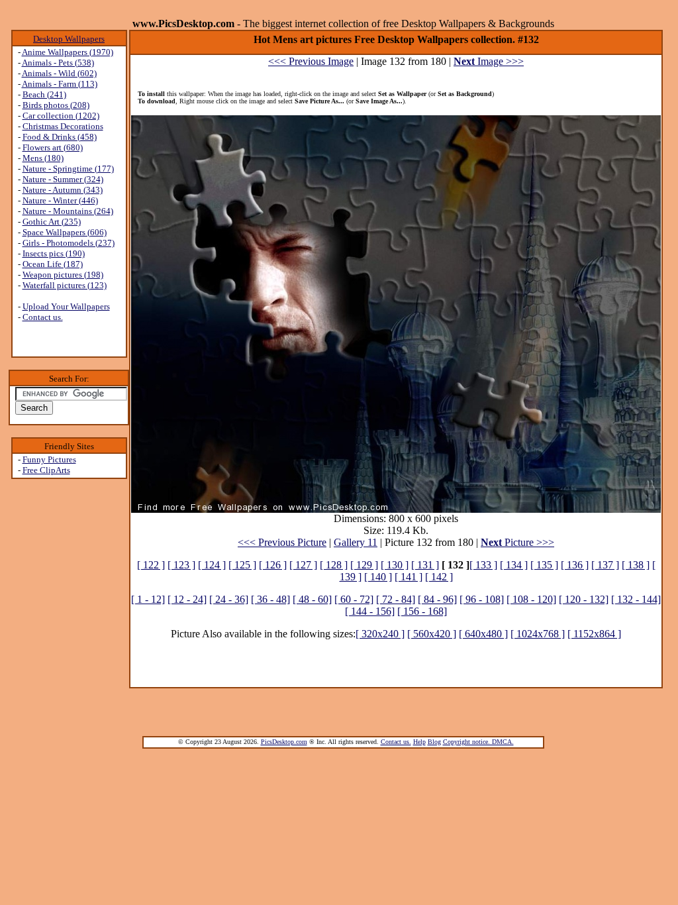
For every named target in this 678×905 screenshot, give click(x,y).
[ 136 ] (575, 564)
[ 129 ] (364, 564)
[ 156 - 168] (422, 611)
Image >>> (489, 61)
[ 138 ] (636, 564)
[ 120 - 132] (583, 599)
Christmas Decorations (63, 126)
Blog (434, 741)
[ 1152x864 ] (594, 633)
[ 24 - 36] (228, 599)
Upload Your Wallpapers (66, 306)
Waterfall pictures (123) (65, 285)
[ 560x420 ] (431, 633)
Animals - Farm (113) (59, 84)
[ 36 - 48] (270, 599)
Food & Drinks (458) (60, 137)
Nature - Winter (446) (60, 200)
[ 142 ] (439, 576)
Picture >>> (517, 542)
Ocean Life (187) (53, 264)
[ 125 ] (242, 564)
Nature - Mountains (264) (68, 211)
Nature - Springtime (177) (68, 169)
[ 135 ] (544, 564)
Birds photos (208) (56, 105)
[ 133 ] (483, 564)
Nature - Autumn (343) (63, 190)
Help (419, 741)
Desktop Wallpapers (69, 39)
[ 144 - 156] (370, 611)
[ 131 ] (425, 564)
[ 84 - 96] (437, 599)
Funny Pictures (49, 459)
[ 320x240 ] (380, 633)
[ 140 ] (378, 576)
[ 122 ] (151, 564)
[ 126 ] (273, 564)
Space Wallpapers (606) (65, 232)
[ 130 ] (395, 564)
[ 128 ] (334, 564)
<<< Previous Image (311, 61)
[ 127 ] (303, 564)
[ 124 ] (212, 564)
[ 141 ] (408, 576)
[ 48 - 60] (312, 599)
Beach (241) (44, 94)
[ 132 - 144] (636, 599)
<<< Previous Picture (282, 542)
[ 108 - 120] (531, 599)
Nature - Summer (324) (63, 179)
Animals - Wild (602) (59, 73)
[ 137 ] (605, 564)
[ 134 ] (514, 564)
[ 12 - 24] (187, 599)
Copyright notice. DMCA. (478, 741)
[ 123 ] (181, 564)
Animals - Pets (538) (58, 63)
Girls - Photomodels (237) (69, 243)
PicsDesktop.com (284, 741)
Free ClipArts (46, 470)
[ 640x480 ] (483, 633)
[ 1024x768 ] (537, 633)
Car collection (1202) (61, 116)
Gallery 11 (355, 542)
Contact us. (43, 317)
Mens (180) (43, 158)
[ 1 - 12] (148, 599)
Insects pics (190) (54, 253)
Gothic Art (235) (52, 222)
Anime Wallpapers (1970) (67, 52)
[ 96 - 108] (482, 599)
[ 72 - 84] (395, 599)
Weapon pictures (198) (63, 275)
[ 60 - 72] (353, 599)
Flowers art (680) (53, 147)
